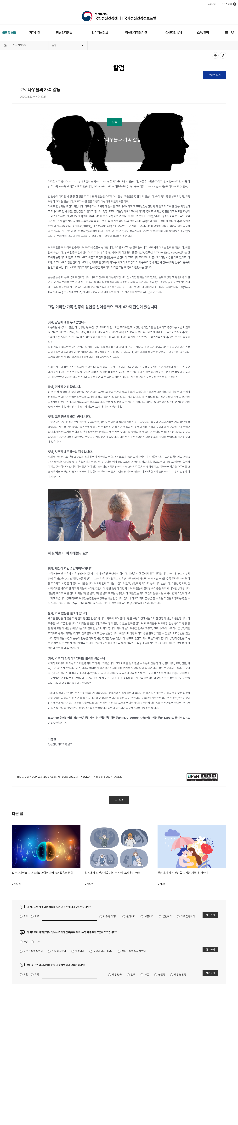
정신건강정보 (64, 33)
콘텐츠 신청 (227, 4)
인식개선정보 (100, 33)
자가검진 (212, 4)
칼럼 (54, 45)
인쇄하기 (215, 55)
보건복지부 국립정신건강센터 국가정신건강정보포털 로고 (119, 16)
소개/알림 (203, 33)
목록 (121, 800)
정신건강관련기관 (136, 33)
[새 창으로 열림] (202, 777)
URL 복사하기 (223, 55)
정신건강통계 (173, 33)
